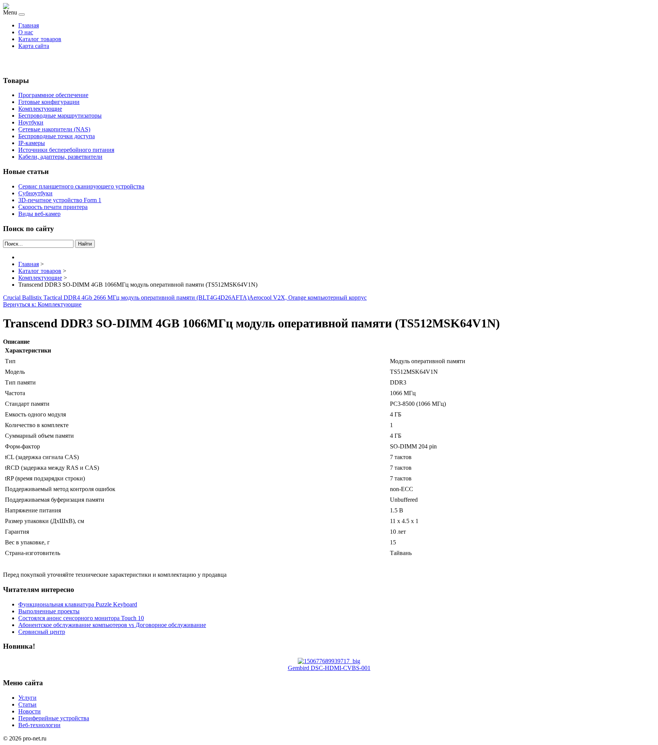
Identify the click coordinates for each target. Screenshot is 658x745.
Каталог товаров (39, 39)
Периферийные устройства (53, 718)
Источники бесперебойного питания (66, 150)
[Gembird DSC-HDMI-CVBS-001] (329, 661)
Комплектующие (40, 108)
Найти (85, 244)
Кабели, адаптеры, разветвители (60, 156)
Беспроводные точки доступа (56, 136)
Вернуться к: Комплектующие (42, 304)
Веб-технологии (39, 725)
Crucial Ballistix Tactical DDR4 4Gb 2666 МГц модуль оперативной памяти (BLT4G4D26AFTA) (126, 297)
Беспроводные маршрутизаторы (60, 115)
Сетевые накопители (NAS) (54, 129)
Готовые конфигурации (49, 102)
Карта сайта (33, 46)
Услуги (27, 697)
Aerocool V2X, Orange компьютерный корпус (308, 297)
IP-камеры (31, 143)
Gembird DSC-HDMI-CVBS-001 (329, 668)
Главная (28, 25)
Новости (29, 711)
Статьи (27, 704)
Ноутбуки (30, 122)
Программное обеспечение (53, 95)
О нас (25, 32)
